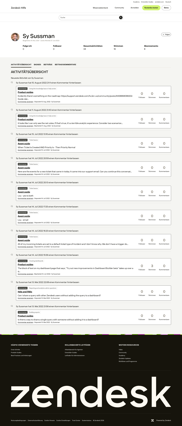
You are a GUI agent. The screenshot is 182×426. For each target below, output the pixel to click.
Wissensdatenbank (100, 8)
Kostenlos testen (151, 8)
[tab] (21, 64)
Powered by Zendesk (163, 420)
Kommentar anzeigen (25, 102)
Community (119, 8)
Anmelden (135, 8)
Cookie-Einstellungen (63, 420)
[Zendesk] (91, 392)
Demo (166, 8)
